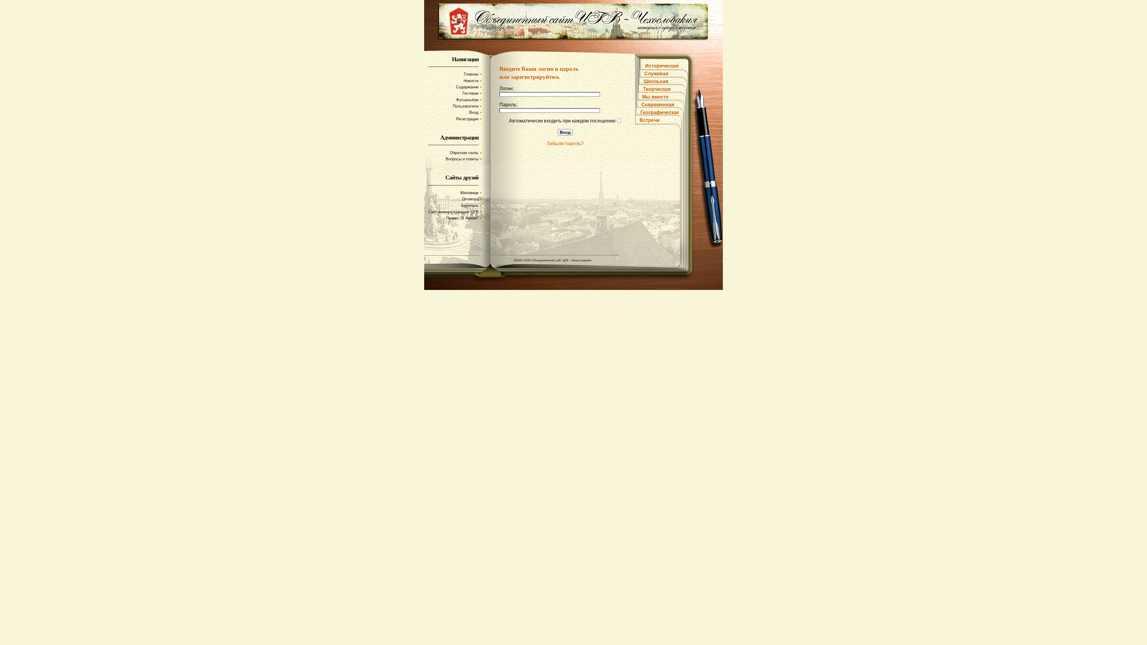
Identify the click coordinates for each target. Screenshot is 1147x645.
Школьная (656, 81)
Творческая (657, 89)
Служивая (656, 73)
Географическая (659, 112)
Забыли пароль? (565, 143)
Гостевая (470, 93)
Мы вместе (655, 96)
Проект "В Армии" (462, 218)
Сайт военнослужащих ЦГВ (453, 212)
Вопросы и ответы (462, 159)
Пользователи (466, 106)
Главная (471, 74)
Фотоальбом (467, 100)
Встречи (650, 120)
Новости (471, 81)
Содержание (467, 87)
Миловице (469, 193)
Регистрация (467, 119)
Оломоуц (470, 199)
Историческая (662, 65)
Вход (474, 112)
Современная (657, 104)
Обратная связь (464, 152)
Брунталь (470, 205)
